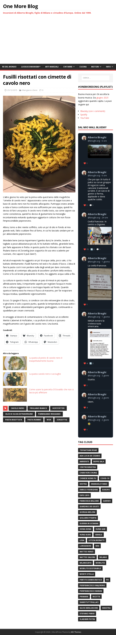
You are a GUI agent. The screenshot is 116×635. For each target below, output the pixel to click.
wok (49, 419)
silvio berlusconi (89, 608)
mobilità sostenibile (90, 568)
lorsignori (85, 546)
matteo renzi (86, 551)
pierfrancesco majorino (92, 585)
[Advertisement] (58, 41)
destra (83, 484)
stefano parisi (87, 613)
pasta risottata (13, 419)
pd (107, 580)
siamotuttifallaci (89, 602)
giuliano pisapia (88, 518)
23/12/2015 (12, 90)
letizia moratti (97, 540)
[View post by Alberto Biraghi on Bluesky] (97, 150)
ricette (96, 596)
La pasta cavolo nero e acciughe (45, 373)
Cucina (83, 66)
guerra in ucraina (89, 523)
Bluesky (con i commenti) (92, 111)
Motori (95, 66)
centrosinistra (88, 467)
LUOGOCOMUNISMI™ (30, 66)
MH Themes (76, 632)
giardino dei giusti (89, 506)
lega (82, 540)
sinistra (106, 608)
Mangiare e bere (29, 90)
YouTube (84, 117)
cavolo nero (17, 408)
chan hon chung (88, 472)
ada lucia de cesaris (90, 455)
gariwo (107, 501)
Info (108, 66)
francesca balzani (89, 501)
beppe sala (98, 461)
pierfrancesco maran (91, 591)
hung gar (100, 529)
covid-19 (104, 478)
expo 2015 (84, 495)
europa (106, 489)
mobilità (100, 563)
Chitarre (67, 66)
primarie (84, 596)
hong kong (85, 529)
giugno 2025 (102, 97)
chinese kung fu (88, 478)
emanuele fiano (99, 484)
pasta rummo (34, 419)
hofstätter (58, 408)
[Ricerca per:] (95, 77)
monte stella (87, 574)
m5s (97, 546)
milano (103, 557)
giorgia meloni (87, 512)
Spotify (83, 114)
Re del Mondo (9, 66)
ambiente (84, 461)
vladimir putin (87, 619)
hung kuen (85, 534)
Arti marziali (52, 66)
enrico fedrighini (89, 489)
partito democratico (91, 580)
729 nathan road (88, 450)
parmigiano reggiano (49, 414)
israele (98, 534)
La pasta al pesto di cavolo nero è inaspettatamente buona (45, 359)
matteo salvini (87, 557)
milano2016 (85, 563)
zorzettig (62, 419)
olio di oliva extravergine (19, 414)
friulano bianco (38, 408)
